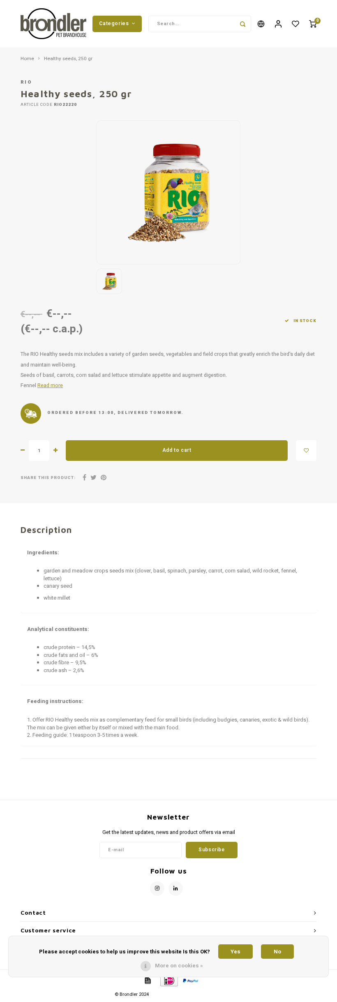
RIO (26, 82)
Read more (50, 385)
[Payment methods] (147, 980)
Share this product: (48, 478)
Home (27, 59)
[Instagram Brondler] (157, 888)
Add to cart (177, 450)
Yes (235, 951)
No (277, 951)
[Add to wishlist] (306, 450)
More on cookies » (179, 965)
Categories (114, 23)
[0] (312, 24)
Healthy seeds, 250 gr (68, 59)
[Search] (243, 24)
